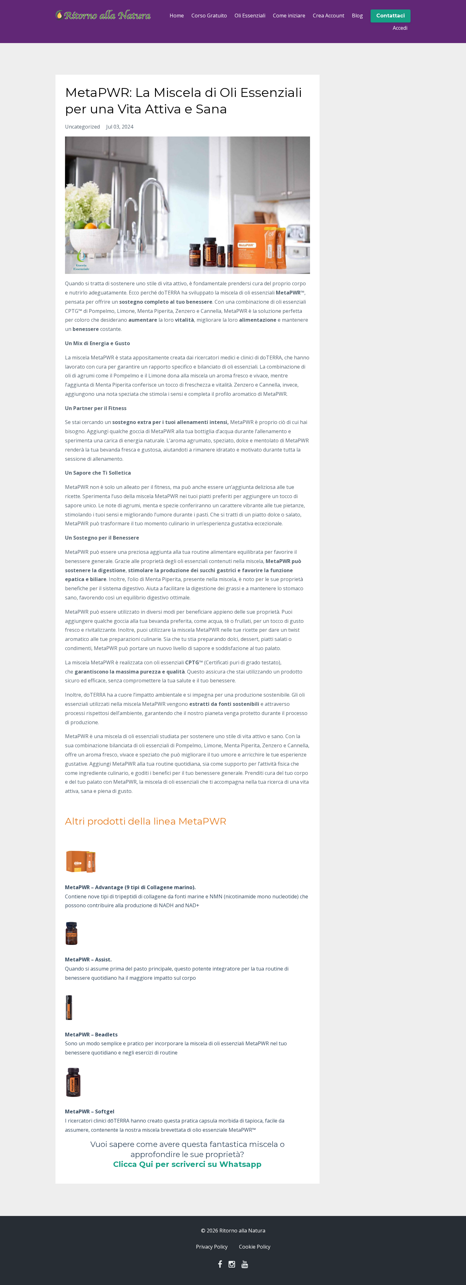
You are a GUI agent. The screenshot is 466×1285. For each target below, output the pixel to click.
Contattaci (390, 16)
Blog (357, 15)
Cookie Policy (254, 1246)
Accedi (400, 27)
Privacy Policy (212, 1246)
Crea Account (328, 15)
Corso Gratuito (209, 15)
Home (177, 15)
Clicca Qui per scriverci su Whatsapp (187, 1164)
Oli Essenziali (250, 15)
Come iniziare (289, 15)
